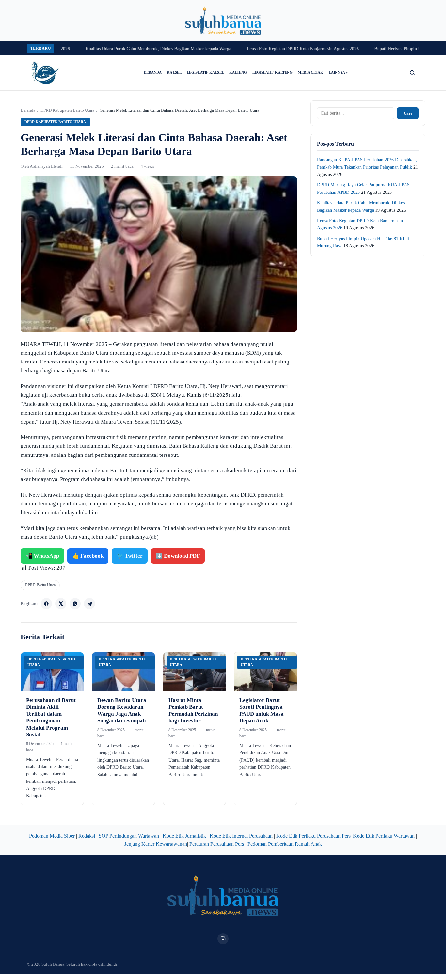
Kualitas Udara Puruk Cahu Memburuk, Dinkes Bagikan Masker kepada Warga (142, 48)
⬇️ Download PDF (178, 556)
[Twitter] (60, 603)
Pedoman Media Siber (52, 836)
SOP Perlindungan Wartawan (129, 836)
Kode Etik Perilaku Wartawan (384, 836)
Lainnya (338, 72)
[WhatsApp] (75, 603)
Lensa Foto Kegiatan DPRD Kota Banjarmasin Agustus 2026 (287, 48)
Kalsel (174, 72)
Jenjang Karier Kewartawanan (155, 844)
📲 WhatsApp (42, 556)
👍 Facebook (88, 556)
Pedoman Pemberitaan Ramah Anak (284, 844)
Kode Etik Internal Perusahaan (241, 836)
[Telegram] (89, 603)
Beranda (153, 72)
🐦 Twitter (130, 556)
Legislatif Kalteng (272, 72)
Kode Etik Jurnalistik (184, 836)
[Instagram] (223, 938)
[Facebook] (46, 603)
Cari (408, 113)
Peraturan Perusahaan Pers (216, 844)
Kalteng (238, 72)
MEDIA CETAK (310, 72)
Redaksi (86, 836)
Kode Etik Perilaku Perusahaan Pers (313, 836)
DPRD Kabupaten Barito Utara (67, 110)
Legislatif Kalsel (205, 72)
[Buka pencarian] (412, 72)
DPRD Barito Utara (40, 585)
